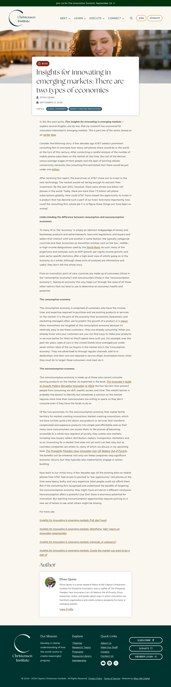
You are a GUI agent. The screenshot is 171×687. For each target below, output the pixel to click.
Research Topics (81, 647)
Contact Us (107, 656)
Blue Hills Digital (142, 678)
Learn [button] (78, 18)
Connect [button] (114, 18)
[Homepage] (22, 18)
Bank (97, 247)
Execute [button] (96, 18)
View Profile (66, 609)
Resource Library (82, 656)
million (55, 169)
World (90, 247)
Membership (79, 660)
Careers (105, 651)
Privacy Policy (95, 678)
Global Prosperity (57, 109)
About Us (106, 643)
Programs (77, 651)
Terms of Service (112, 678)
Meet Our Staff (109, 647)
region (124, 320)
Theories (77, 643)
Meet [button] (63, 18)
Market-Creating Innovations (85, 109)
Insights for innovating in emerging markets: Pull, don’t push (73, 520)
